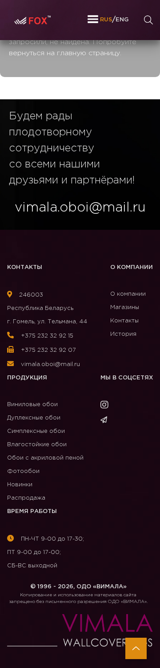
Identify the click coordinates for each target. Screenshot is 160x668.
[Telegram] (106, 420)
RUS (106, 19)
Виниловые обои (32, 404)
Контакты (24, 267)
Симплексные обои (36, 431)
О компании (131, 267)
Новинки (19, 484)
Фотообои (23, 471)
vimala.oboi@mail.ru (49, 364)
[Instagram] (107, 406)
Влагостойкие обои (37, 444)
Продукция (27, 377)
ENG (122, 19)
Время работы (32, 511)
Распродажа (26, 498)
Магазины (124, 307)
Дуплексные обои (33, 417)
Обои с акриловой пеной (45, 458)
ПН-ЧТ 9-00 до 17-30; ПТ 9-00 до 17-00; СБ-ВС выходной (45, 552)
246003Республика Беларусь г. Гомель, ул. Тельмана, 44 (47, 308)
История (123, 334)
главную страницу (88, 53)
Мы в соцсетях (126, 377)
